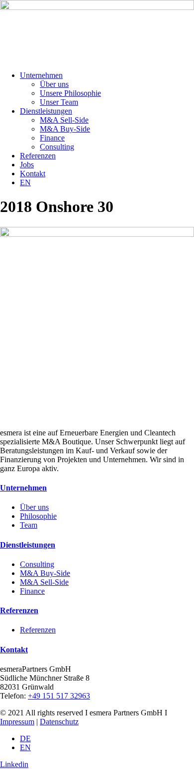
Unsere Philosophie (70, 93)
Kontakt (32, 173)
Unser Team (59, 102)
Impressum (17, 721)
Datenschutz (59, 721)
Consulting (57, 146)
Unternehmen (41, 75)
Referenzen (38, 155)
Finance (52, 138)
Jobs (27, 164)
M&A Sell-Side (64, 120)
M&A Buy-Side (65, 129)
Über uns (54, 84)
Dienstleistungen (46, 111)
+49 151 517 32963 (59, 696)
